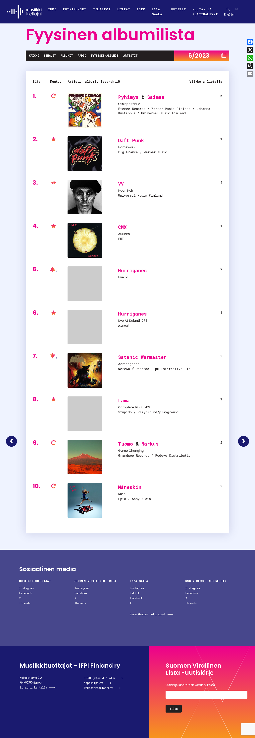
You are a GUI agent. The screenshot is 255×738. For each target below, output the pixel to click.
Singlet (50, 55)
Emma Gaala (157, 11)
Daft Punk (131, 140)
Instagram (26, 588)
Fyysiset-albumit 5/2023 (11, 441)
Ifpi (52, 9)
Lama (124, 400)
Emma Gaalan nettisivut (148, 614)
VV (121, 184)
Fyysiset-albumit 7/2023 (243, 441)
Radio (82, 55)
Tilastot (102, 9)
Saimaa (155, 97)
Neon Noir (125, 190)
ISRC (141, 9)
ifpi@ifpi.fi (93, 683)
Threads (24, 603)
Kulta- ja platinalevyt (205, 11)
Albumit (67, 55)
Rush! (122, 494)
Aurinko (124, 234)
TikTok (135, 593)
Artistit (130, 55)
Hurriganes (132, 270)
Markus (150, 444)
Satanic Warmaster (142, 357)
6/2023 (198, 55)
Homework (126, 147)
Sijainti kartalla (33, 687)
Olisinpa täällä (129, 104)
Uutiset (178, 9)
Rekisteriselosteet (98, 688)
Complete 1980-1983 (134, 407)
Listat (123, 9)
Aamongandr (128, 364)
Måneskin (129, 487)
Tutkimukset (74, 9)
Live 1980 (124, 277)
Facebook (25, 593)
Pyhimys (128, 97)
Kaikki (34, 55)
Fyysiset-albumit (105, 55)
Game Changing (131, 450)
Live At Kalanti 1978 (132, 320)
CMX (122, 227)
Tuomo (125, 444)
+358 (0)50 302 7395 (99, 678)
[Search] (228, 9)
